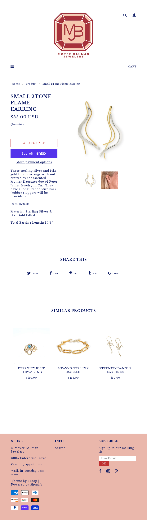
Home (16, 83)
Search (60, 448)
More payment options (34, 162)
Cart (132, 66)
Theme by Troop (24, 481)
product (31, 83)
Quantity (16, 124)
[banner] (73, 35)
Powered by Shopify (27, 484)
